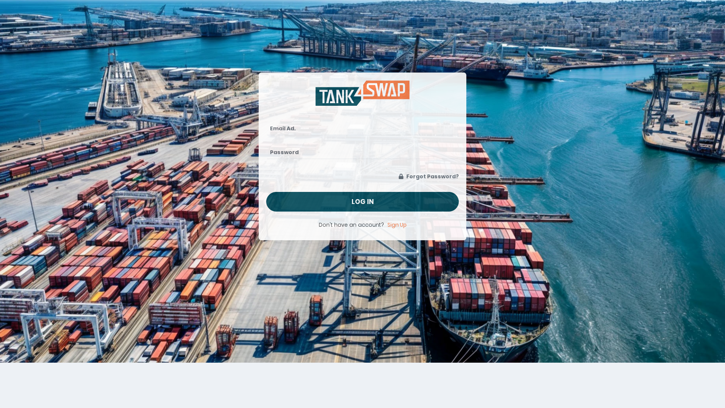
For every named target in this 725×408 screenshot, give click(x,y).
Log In (363, 201)
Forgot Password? (432, 176)
